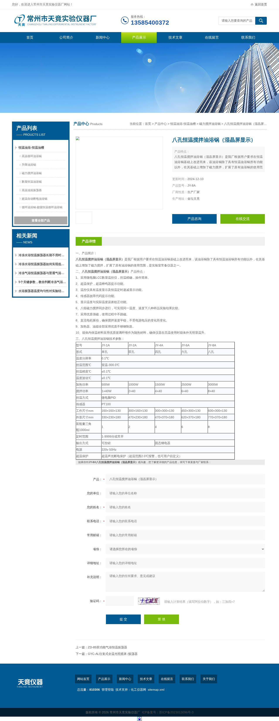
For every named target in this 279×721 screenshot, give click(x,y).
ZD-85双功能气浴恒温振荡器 (107, 647)
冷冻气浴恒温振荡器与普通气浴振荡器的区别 (42, 273)
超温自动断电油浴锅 (34, 198)
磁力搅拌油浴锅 (32, 173)
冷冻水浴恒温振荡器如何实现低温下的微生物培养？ (42, 264)
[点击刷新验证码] (149, 601)
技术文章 (175, 37)
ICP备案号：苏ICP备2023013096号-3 (168, 712)
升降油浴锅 (29, 164)
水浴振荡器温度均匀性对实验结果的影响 (42, 291)
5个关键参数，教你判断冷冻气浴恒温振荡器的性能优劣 (42, 282)
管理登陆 (108, 689)
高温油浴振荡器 (32, 190)
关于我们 (209, 679)
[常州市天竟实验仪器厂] (66, 20)
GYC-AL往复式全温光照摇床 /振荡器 (113, 654)
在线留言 (212, 37)
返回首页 (261, 4)
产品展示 (139, 37)
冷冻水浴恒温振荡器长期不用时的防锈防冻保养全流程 (42, 255)
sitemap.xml (156, 689)
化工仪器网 (138, 689)
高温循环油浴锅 (32, 156)
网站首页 (83, 679)
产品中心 (161, 123)
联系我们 (248, 37)
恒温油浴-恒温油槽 (31, 147)
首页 (29, 37)
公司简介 (66, 37)
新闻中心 (103, 37)
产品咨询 (194, 219)
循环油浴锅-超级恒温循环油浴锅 (42, 207)
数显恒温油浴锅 (32, 181)
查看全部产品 (41, 220)
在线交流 (243, 219)
